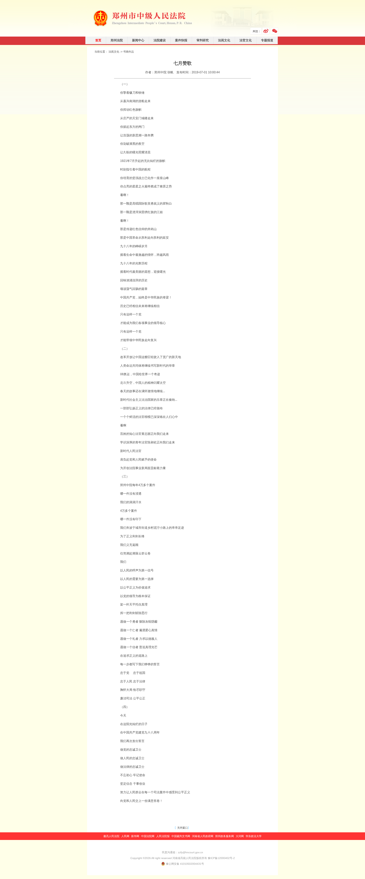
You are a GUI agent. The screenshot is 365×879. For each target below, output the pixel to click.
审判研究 (203, 40)
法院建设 (160, 40)
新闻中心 (138, 40)
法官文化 (246, 40)
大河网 (240, 836)
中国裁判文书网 (180, 836)
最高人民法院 (111, 836)
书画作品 (128, 51)
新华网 (135, 836)
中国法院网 (147, 836)
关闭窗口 (182, 827)
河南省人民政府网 (202, 836)
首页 (98, 40)
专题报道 (267, 40)
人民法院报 (163, 836)
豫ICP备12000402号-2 (221, 858)
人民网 (125, 836)
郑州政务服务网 (224, 836)
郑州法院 (117, 40)
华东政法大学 (254, 836)
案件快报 (181, 40)
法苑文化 (224, 40)
